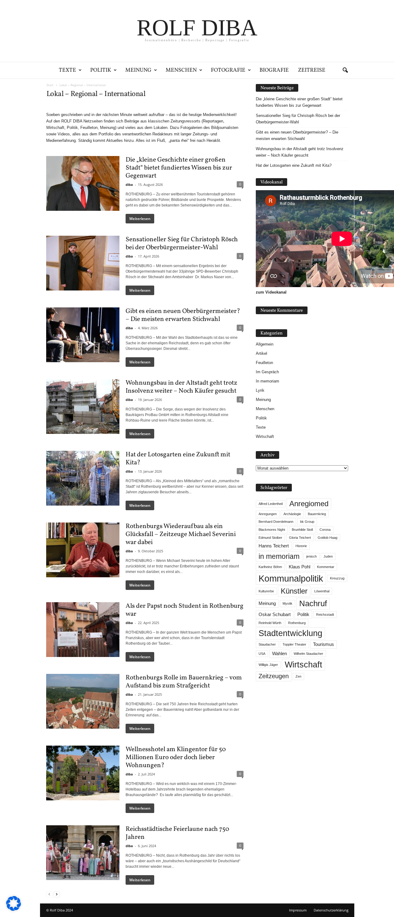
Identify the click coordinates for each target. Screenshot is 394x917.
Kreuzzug (337, 578)
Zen (298, 676)
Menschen (181, 70)
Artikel (261, 353)
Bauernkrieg (317, 514)
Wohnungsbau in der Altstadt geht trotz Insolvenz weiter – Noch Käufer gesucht (181, 386)
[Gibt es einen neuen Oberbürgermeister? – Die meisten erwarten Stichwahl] (82, 334)
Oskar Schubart (275, 614)
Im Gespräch (267, 372)
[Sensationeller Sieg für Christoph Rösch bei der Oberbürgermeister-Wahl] (82, 263)
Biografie (274, 70)
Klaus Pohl (299, 566)
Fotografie (228, 70)
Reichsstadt (325, 614)
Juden (328, 556)
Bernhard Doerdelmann (276, 521)
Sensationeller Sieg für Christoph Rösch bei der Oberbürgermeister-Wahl (182, 243)
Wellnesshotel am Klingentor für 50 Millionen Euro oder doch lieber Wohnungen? (176, 757)
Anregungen (268, 514)
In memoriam (267, 381)
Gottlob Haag (327, 537)
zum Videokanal (271, 292)
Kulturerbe (266, 591)
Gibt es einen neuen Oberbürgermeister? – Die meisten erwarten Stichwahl (183, 315)
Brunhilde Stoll (302, 529)
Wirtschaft (265, 436)
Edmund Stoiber (270, 537)
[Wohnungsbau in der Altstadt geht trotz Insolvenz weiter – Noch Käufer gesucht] (82, 406)
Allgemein (264, 344)
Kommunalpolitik (291, 578)
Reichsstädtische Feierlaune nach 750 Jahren (177, 833)
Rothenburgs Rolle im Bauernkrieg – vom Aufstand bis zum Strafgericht (184, 681)
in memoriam (279, 556)
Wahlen (279, 653)
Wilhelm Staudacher (308, 653)
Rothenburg (297, 623)
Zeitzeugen (274, 676)
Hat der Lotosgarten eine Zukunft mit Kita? (178, 458)
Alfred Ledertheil (271, 504)
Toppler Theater (294, 644)
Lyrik (260, 390)
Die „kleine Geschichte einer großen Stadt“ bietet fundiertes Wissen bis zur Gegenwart (179, 167)
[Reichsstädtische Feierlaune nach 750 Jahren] (82, 852)
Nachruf (313, 603)
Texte (67, 70)
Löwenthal (321, 591)
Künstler (294, 591)
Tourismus (323, 644)
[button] (345, 70)
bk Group (307, 521)
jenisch (311, 556)
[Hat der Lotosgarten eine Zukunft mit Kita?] (82, 478)
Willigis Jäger (268, 665)
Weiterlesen (140, 218)
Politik (100, 70)
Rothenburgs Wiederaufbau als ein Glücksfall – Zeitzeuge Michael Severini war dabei (181, 534)
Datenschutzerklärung (331, 910)
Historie (301, 546)
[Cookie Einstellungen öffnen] (13, 909)
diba (129, 184)
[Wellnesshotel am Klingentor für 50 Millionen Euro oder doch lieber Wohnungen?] (82, 773)
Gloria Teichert (300, 537)
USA (262, 653)
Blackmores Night (272, 529)
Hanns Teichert (274, 545)
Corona (325, 529)
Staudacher (267, 644)
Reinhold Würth (270, 623)
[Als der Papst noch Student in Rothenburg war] (82, 629)
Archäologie (292, 514)
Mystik (287, 603)
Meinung (138, 70)
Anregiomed (308, 503)
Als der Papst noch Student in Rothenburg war (184, 610)
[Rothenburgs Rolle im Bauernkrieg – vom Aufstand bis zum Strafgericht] (82, 701)
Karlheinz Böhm (270, 567)
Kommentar (325, 567)
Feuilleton (264, 362)
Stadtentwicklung (290, 633)
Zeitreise (311, 70)
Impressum (298, 910)
